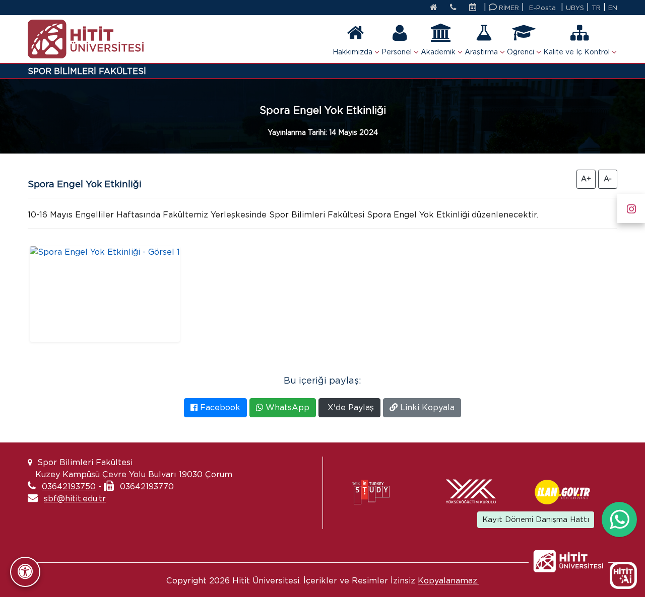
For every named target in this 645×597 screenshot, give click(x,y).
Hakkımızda (352, 52)
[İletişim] (453, 8)
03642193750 (69, 486)
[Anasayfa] (433, 8)
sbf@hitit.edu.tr (75, 498)
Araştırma (481, 52)
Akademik (438, 52)
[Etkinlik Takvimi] (475, 8)
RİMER (508, 8)
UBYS (575, 8)
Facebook (219, 407)
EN (612, 8)
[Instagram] (631, 206)
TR (596, 8)
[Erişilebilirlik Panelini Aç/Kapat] (25, 572)
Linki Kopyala (426, 407)
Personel (396, 52)
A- (608, 179)
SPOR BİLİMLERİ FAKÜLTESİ (87, 71)
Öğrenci (520, 52)
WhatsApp (286, 407)
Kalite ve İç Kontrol (576, 52)
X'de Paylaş (349, 407)
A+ (586, 179)
